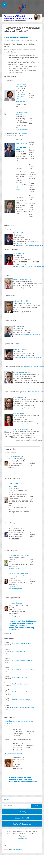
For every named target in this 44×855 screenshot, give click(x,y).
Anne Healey (17, 413)
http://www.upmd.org (19, 651)
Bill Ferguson (17, 326)
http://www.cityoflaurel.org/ (21, 700)
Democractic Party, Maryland (20, 779)
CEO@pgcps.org (14, 616)
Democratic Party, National (19, 777)
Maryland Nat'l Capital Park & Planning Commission (20, 624)
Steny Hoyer (20, 172)
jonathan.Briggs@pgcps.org (17, 568)
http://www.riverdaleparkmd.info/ (23, 708)
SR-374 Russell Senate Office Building (20, 97)
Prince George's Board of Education (23, 621)
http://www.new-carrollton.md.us (22, 692)
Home (19, 838)
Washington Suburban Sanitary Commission (21, 629)
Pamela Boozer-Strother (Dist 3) (18, 574)
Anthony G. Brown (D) (20, 301)
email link (18, 189)
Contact (24, 838)
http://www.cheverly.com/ (20, 684)
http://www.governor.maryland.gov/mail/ (30, 246)
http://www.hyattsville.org (20, 677)
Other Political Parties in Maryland (22, 781)
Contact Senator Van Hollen (22, 129)
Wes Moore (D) (18, 233)
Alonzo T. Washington (20, 372)
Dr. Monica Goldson (15, 603)
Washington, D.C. (21, 101)
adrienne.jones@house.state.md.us (29, 358)
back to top (8, 220)
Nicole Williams (18, 397)
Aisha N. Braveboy (14, 457)
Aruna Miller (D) (18, 253)
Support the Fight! (22, 818)
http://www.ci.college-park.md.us (23, 669)
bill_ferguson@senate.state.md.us (29, 335)
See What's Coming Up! (22, 824)
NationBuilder (17, 849)
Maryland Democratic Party (13, 754)
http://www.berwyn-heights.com (22, 660)
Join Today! (22, 812)
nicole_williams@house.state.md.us (29, 408)
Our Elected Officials (16, 37)
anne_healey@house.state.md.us (29, 424)
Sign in (8, 799)
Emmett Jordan (16, 40)
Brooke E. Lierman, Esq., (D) (22, 279)
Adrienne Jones (18, 349)
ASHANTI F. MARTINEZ (21, 429)
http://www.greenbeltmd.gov (21, 643)
